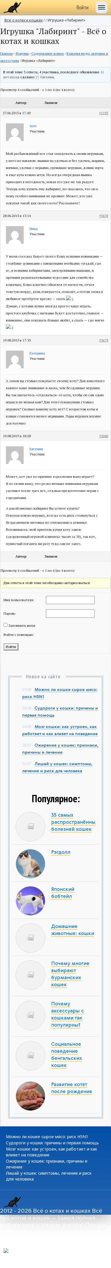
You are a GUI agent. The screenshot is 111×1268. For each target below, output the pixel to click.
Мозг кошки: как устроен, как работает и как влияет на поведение (51, 1152)
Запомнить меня (21, 625)
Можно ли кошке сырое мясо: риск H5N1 (47, 1136)
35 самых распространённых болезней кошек (74, 822)
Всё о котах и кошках (23, 20)
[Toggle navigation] (101, 7)
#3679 (103, 340)
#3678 (103, 215)
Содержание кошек (47, 53)
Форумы (22, 53)
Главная (6, 53)
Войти (82, 7)
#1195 (103, 113)
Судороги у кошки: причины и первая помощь (52, 1143)
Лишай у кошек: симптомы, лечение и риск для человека (48, 1176)
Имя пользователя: (19, 600)
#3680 (103, 436)
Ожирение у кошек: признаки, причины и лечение (46, 1164)
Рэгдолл (60, 852)
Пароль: (10, 613)
